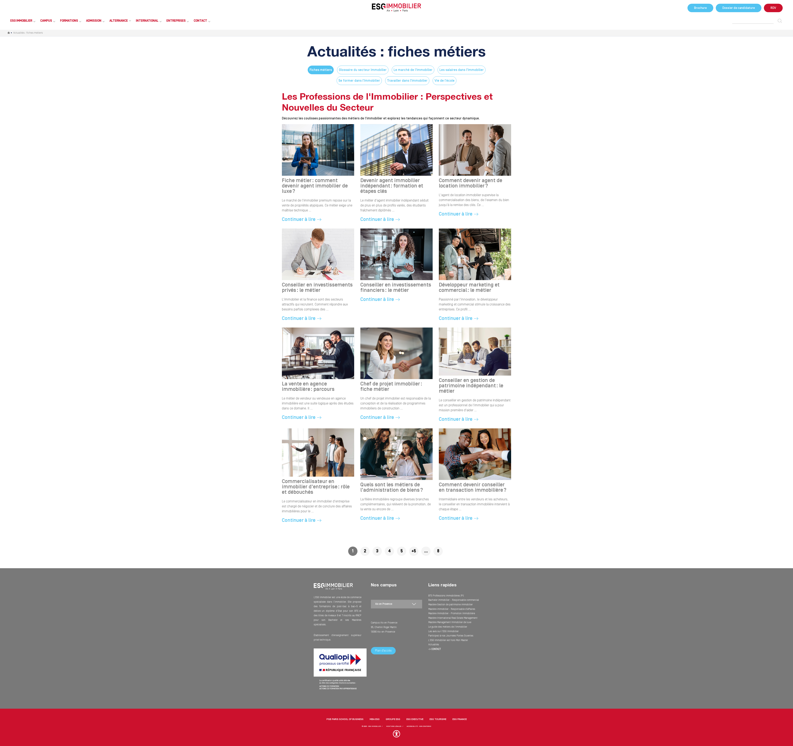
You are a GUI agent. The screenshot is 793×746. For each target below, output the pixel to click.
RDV (773, 8)
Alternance (118, 20)
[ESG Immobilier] (396, 7)
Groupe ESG (393, 719)
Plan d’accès (383, 650)
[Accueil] (333, 589)
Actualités (433, 644)
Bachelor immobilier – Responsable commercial (453, 600)
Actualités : (28, 32)
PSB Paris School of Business (344, 719)
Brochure (700, 8)
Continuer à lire (299, 219)
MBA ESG (375, 719)
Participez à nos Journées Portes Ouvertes (450, 635)
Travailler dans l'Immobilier (407, 80)
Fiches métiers (321, 70)
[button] (396, 735)
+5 (414, 551)
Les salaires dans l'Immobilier (461, 70)
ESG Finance (459, 719)
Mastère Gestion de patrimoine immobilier (450, 604)
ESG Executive (414, 719)
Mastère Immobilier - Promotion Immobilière (451, 613)
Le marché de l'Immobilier (413, 70)
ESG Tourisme (438, 719)
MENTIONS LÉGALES (393, 726)
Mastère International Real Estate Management (452, 618)
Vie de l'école (444, 80)
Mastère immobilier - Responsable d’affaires (451, 609)
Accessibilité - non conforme (419, 726)
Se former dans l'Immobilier (359, 80)
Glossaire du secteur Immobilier (363, 70)
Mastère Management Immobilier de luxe (449, 622)
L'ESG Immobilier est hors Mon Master (448, 640)
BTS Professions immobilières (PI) (446, 595)
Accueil (8, 33)
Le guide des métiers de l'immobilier (447, 627)
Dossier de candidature (738, 8)
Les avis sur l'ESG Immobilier (443, 631)
